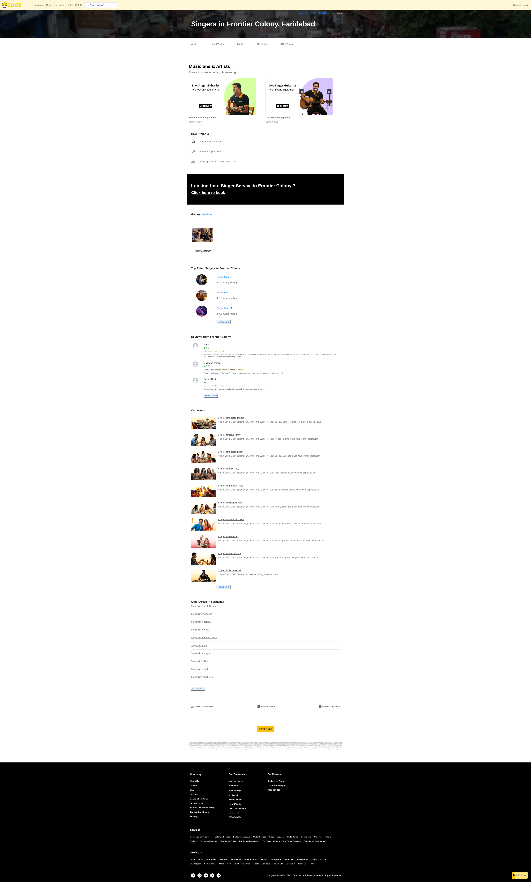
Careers (193, 785)
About (194, 44)
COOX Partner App (276, 785)
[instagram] (199, 875)
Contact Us (234, 813)
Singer (240, 44)
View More (207, 214)
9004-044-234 (235, 817)
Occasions (262, 44)
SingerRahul (223, 308)
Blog (192, 790)
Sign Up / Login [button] (521, 5)
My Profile (233, 786)
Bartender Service (241, 837)
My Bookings (235, 791)
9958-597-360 (274, 790)
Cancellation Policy (199, 799)
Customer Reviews (208, 841)
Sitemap (194, 816)
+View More (223, 322)
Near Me (194, 794)
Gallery (193, 841)
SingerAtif (222, 292)
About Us (194, 781)
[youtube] (219, 875)
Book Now (39, 5)
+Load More (211, 395)
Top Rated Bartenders (249, 841)
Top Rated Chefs (228, 841)
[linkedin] (206, 875)
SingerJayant (223, 277)
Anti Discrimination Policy (202, 808)
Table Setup (292, 837)
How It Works (217, 44)
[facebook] (193, 875)
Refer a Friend (235, 799)
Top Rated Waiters (271, 841)
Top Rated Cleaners (292, 841)
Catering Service (222, 837)
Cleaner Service (276, 837)
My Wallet (233, 795)
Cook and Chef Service (201, 837)
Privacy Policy (196, 803)
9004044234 (76, 5)
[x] (212, 875)
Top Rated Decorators (314, 841)
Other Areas (287, 44)
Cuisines (318, 837)
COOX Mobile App (237, 808)
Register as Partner (55, 5)
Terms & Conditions (199, 812)
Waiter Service (259, 837)
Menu (328, 837)
